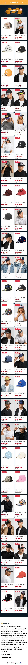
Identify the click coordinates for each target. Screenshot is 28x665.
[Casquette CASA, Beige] (20, 455)
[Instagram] (4, 657)
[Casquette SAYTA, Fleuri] (7, 144)
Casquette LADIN (20, 131)
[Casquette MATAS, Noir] (20, 97)
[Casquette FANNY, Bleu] (20, 240)
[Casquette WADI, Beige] (7, 479)
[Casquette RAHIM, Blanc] (20, 431)
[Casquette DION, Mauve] (20, 168)
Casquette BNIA (19, 608)
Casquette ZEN (19, 226)
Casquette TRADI (6, 107)
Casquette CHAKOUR (21, 417)
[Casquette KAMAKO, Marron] (7, 25)
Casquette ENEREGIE (7, 59)
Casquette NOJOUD (20, 346)
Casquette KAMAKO (7, 35)
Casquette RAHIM (20, 441)
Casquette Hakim (6, 274)
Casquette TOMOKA (21, 513)
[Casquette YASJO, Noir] (7, 550)
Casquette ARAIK (6, 536)
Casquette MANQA (6, 513)
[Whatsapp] (6, 657)
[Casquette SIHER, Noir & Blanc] (20, 144)
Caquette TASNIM (20, 202)
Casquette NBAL (6, 226)
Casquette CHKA (6, 178)
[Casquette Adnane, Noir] (7, 121)
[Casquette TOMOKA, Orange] (20, 503)
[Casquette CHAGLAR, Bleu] (20, 383)
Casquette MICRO (6, 250)
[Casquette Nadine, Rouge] (20, 574)
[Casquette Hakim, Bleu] (7, 264)
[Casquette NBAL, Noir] (7, 216)
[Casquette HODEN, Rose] (20, 479)
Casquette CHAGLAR (21, 393)
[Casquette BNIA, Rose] (20, 598)
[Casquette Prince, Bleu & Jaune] (20, 264)
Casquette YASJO (6, 560)
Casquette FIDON (6, 298)
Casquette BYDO (20, 83)
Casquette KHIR (19, 560)
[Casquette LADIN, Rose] (20, 121)
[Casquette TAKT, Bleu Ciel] (7, 455)
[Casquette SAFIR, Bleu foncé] (7, 359)
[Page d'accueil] (14, 2)
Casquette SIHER (19, 154)
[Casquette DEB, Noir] (20, 49)
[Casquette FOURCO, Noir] (7, 335)
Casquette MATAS (20, 107)
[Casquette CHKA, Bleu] (7, 168)
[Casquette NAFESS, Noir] (7, 431)
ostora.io (18, 663)
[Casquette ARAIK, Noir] (7, 526)
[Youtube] (10, 657)
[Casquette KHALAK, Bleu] (20, 359)
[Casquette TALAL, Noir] (7, 407)
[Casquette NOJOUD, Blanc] (20, 335)
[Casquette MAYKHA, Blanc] (7, 574)
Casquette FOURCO (7, 346)
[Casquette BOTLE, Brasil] (7, 312)
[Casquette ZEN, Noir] (20, 216)
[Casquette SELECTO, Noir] (7, 598)
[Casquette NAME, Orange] (7, 73)
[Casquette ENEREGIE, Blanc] (7, 49)
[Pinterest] (8, 657)
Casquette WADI (6, 489)
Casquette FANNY (20, 250)
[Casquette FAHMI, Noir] (20, 288)
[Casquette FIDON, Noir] (7, 288)
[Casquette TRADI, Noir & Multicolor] (7, 97)
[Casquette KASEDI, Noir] (20, 526)
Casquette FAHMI (20, 298)
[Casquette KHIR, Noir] (20, 550)
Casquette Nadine (20, 584)
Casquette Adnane (6, 131)
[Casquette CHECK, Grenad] (7, 192)
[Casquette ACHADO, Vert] (20, 25)
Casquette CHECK (6, 202)
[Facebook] (2, 657)
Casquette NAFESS (6, 441)
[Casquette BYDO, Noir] (20, 73)
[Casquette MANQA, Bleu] (7, 503)
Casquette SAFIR (6, 369)
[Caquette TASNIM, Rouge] (20, 192)
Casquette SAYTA (6, 154)
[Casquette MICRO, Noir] (7, 240)
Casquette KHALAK (20, 369)
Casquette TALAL (6, 417)
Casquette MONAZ (20, 322)
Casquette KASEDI (20, 536)
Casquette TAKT (6, 465)
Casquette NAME (6, 83)
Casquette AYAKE (6, 393)
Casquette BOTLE (6, 322)
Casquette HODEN (20, 489)
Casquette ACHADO (21, 35)
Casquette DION (19, 178)
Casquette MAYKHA (7, 584)
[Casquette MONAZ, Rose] (20, 312)
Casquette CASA (19, 465)
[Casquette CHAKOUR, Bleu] (20, 407)
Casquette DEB (19, 59)
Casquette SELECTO (7, 608)
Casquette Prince (20, 274)
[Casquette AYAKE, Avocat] (7, 383)
